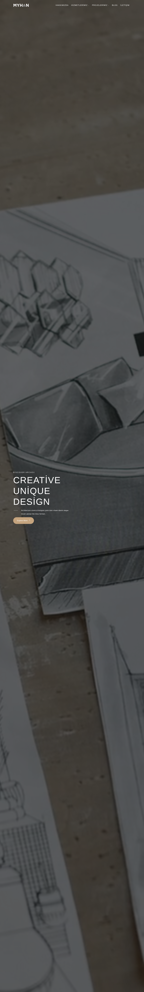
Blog (115, 5)
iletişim (124, 5)
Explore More (22, 521)
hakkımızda (62, 5)
